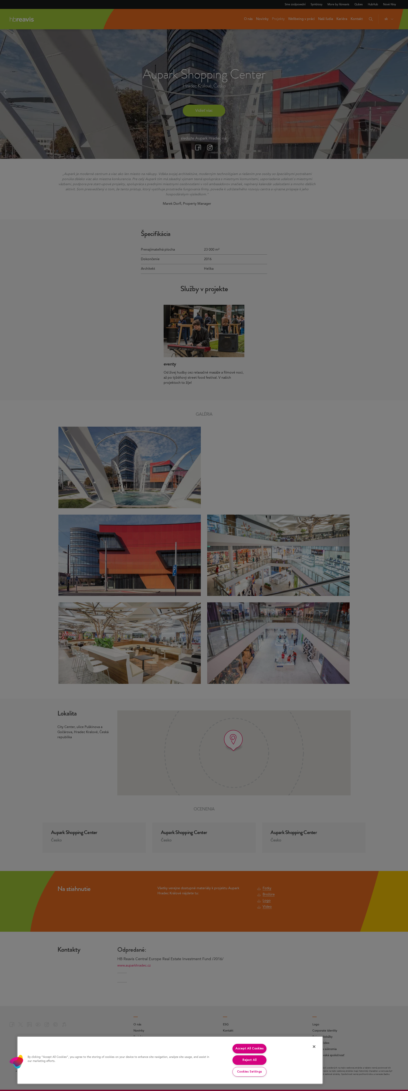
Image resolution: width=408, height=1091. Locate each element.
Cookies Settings (249, 1071)
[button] (16, 1061)
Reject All (249, 1060)
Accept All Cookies (249, 1048)
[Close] (314, 1046)
